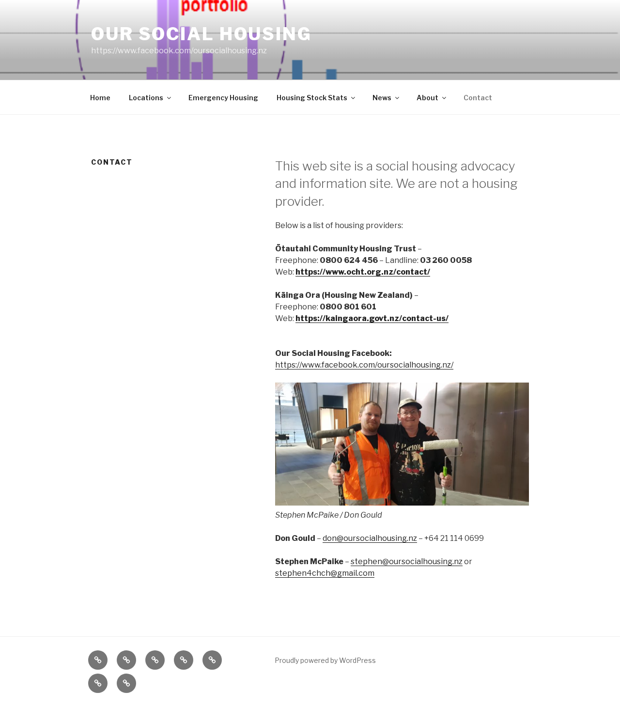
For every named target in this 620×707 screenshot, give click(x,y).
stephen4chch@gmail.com (324, 573)
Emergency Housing (223, 97)
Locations (146, 97)
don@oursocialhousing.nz (370, 538)
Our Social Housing (201, 34)
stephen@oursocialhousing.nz (407, 561)
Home (100, 97)
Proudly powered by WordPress (325, 660)
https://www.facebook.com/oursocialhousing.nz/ (364, 364)
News (381, 97)
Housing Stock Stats (312, 97)
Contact (478, 97)
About (427, 97)
